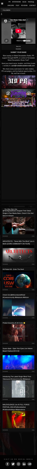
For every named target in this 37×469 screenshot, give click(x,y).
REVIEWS (24, 5)
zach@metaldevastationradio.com (23, 65)
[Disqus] (18, 131)
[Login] (33, 2)
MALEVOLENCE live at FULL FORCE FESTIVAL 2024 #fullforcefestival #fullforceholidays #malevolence (16, 407)
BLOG (24, 2)
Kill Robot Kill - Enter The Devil (13, 269)
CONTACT (32, 5)
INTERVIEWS (16, 2)
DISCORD (11, 5)
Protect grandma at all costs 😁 (14, 323)
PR (9, 2)
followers (6, 10)
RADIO (30, 2)
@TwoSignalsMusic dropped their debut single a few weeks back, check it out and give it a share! (18, 213)
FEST (17, 5)
